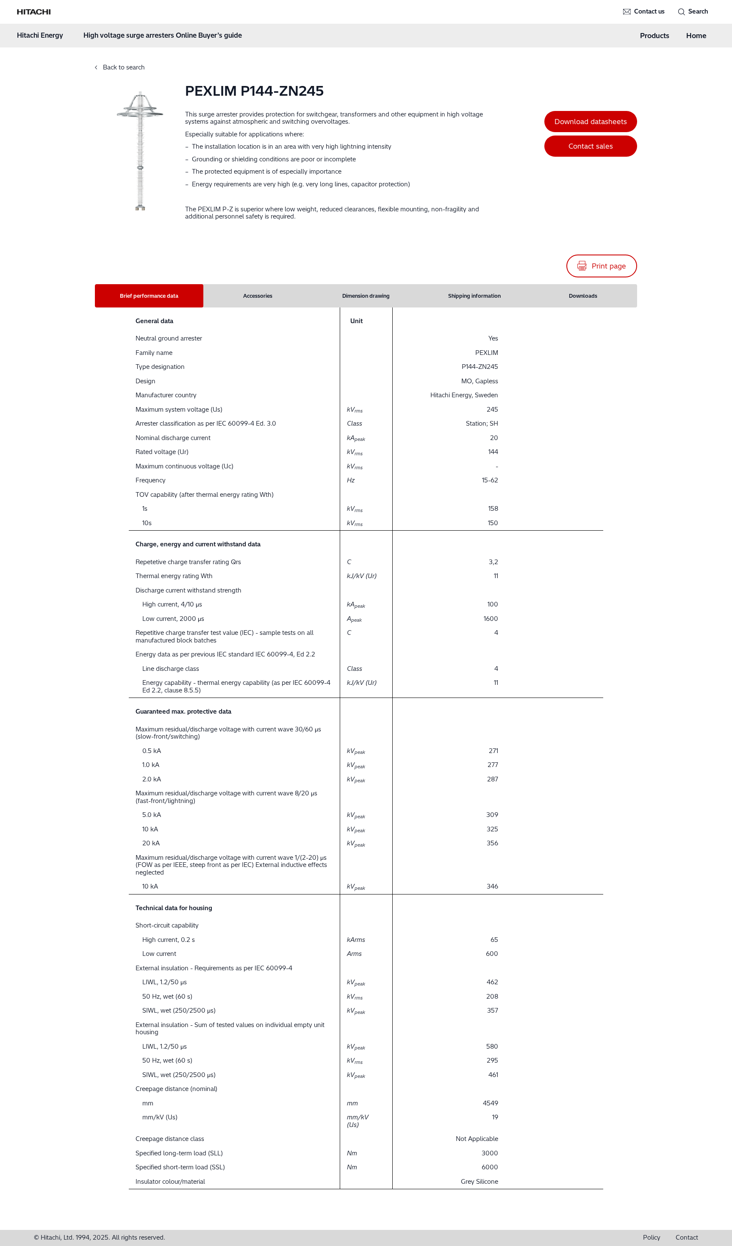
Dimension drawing (366, 296)
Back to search (123, 67)
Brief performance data (149, 296)
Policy (651, 1237)
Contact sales (590, 146)
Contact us (649, 11)
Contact (687, 1237)
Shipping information (474, 296)
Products (654, 35)
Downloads (583, 296)
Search (698, 11)
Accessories (257, 296)
